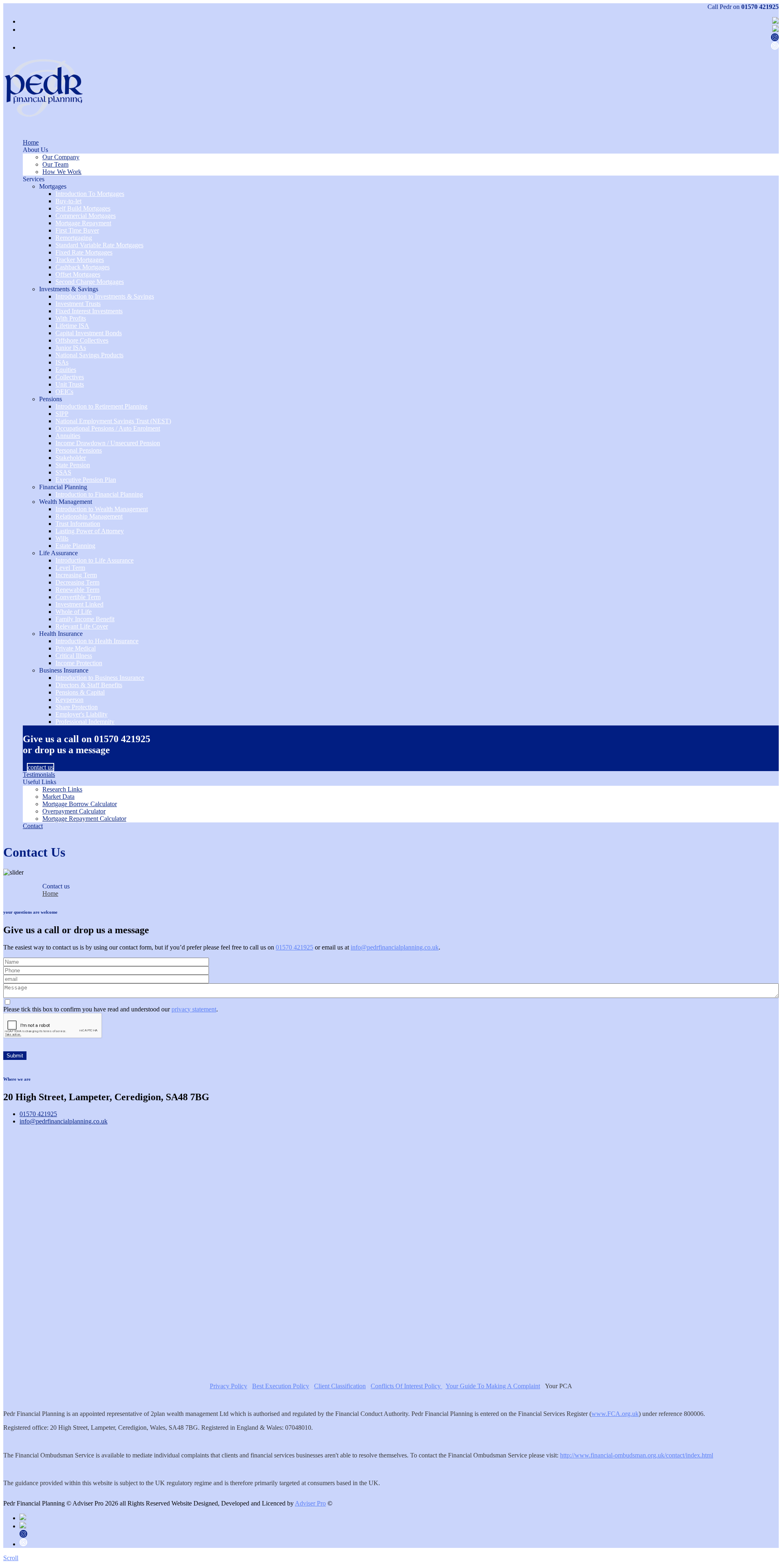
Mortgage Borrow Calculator (79, 803)
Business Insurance (63, 670)
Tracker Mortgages (79, 259)
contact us (40, 767)
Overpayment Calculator (73, 811)
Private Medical (75, 648)
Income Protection (78, 662)
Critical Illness (73, 655)
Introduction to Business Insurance (99, 677)
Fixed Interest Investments (89, 311)
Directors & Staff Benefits (88, 684)
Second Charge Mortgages (89, 281)
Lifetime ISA (72, 325)
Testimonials (39, 774)
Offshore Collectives (81, 340)
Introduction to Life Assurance (94, 560)
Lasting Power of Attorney (89, 531)
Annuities (67, 435)
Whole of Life (73, 611)
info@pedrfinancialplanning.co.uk (395, 947)
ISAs (61, 362)
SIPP (61, 413)
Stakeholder (70, 457)
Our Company (60, 157)
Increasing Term (76, 574)
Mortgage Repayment (83, 223)
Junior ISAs (70, 347)
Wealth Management (65, 501)
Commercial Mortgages (85, 215)
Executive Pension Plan (85, 479)
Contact (33, 825)
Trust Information (77, 523)
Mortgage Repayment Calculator (84, 818)
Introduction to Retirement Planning (101, 406)
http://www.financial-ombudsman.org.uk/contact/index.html (636, 1455)
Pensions (50, 399)
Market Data (58, 796)
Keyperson (69, 699)
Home (31, 142)
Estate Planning (75, 545)
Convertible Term (78, 596)
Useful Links (39, 781)
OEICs (64, 391)
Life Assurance (58, 553)
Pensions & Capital (80, 692)
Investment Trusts (78, 303)
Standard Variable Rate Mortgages (99, 245)
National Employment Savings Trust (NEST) (113, 421)
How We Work (61, 171)
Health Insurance (61, 633)
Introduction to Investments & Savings (104, 296)
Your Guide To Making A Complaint (493, 1386)
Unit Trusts (69, 384)
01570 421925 (760, 6)
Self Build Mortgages (82, 208)
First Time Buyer (77, 230)
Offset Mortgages (77, 274)
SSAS (63, 472)
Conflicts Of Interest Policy (406, 1386)
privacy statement (193, 1009)
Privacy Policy (228, 1386)
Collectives (69, 377)
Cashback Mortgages (82, 267)
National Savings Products (89, 355)
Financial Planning (63, 487)
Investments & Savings (68, 289)
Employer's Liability (81, 714)
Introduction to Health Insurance (96, 640)
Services (33, 179)
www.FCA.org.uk (615, 1413)
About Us (35, 149)
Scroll (10, 1557)
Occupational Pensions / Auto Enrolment (107, 428)
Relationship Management (89, 516)
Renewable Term (77, 589)
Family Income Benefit (84, 618)
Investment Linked (79, 604)
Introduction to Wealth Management (101, 509)
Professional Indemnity (84, 721)
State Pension (72, 465)
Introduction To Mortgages (89, 193)
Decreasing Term (77, 582)
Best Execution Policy (280, 1386)
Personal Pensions (78, 450)
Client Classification (340, 1386)
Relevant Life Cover (81, 626)
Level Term (70, 567)
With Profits (70, 318)
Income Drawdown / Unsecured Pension (107, 443)
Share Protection (76, 706)
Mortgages (52, 186)
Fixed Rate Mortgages (83, 252)
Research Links (62, 789)
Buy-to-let (68, 201)
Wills (61, 538)
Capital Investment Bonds (88, 333)
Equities (65, 369)
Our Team (55, 164)
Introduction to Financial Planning (99, 494)
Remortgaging (73, 237)
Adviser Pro (310, 1503)
